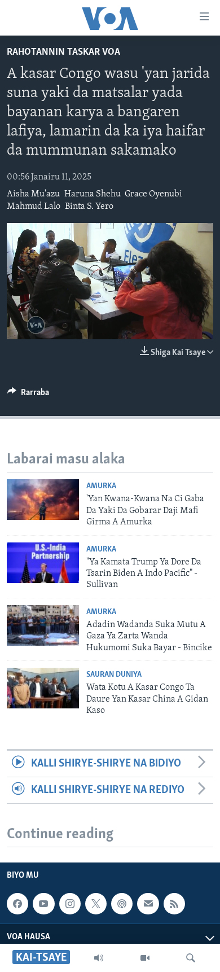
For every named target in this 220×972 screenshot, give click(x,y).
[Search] (191, 958)
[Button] (28, 395)
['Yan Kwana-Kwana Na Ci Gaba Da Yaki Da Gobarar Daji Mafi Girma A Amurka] (43, 499)
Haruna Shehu (92, 194)
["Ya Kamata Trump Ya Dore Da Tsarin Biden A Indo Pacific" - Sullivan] (43, 562)
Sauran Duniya (114, 675)
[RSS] (174, 903)
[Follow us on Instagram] (70, 903)
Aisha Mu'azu (33, 194)
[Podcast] (122, 903)
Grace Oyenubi (153, 194)
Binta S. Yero (89, 206)
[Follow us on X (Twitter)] (96, 903)
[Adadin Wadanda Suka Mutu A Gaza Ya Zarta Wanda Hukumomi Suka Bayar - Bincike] (43, 625)
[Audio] (99, 958)
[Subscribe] (148, 903)
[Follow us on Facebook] (17, 903)
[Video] (145, 958)
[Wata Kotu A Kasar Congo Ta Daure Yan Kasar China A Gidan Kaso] (43, 688)
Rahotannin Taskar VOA (63, 52)
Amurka (101, 486)
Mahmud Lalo (33, 206)
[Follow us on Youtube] (43, 903)
